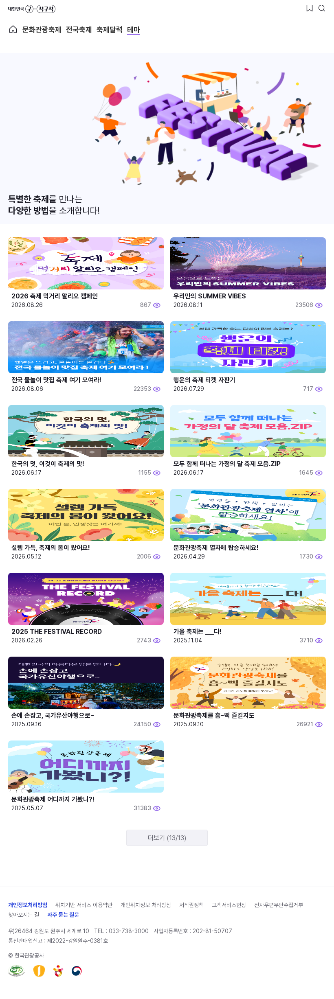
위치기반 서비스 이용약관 (83, 905)
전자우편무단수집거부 (278, 905)
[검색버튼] (322, 8)
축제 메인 (13, 29)
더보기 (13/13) (167, 838)
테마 (133, 29)
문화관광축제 (42, 29)
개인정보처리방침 (27, 905)
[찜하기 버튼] (309, 8)
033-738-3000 (129, 931)
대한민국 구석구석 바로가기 (31, 9)
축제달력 (110, 29)
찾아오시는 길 (23, 914)
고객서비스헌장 (229, 905)
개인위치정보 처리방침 (146, 905)
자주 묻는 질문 (63, 914)
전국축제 (79, 29)
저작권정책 (191, 905)
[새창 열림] (16, 971)
